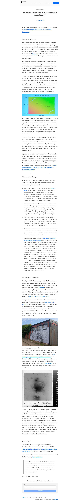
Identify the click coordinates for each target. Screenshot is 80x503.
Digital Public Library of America (39, 296)
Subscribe (55, 3)
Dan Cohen (41, 20)
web (54, 188)
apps (25, 190)
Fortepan (41, 287)
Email (25, 484)
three (51, 188)
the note (34, 54)
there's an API (48, 363)
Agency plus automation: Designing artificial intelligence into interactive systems (39, 167)
